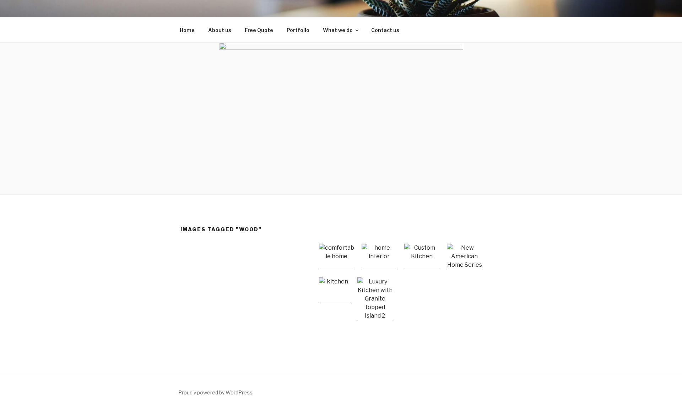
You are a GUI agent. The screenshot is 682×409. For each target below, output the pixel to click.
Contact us (385, 30)
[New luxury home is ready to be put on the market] (464, 257)
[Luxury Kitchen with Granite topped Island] (375, 298)
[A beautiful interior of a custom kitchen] (422, 257)
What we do (338, 30)
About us (219, 30)
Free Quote (259, 30)
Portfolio (298, 30)
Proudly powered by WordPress (215, 392)
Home (187, 30)
